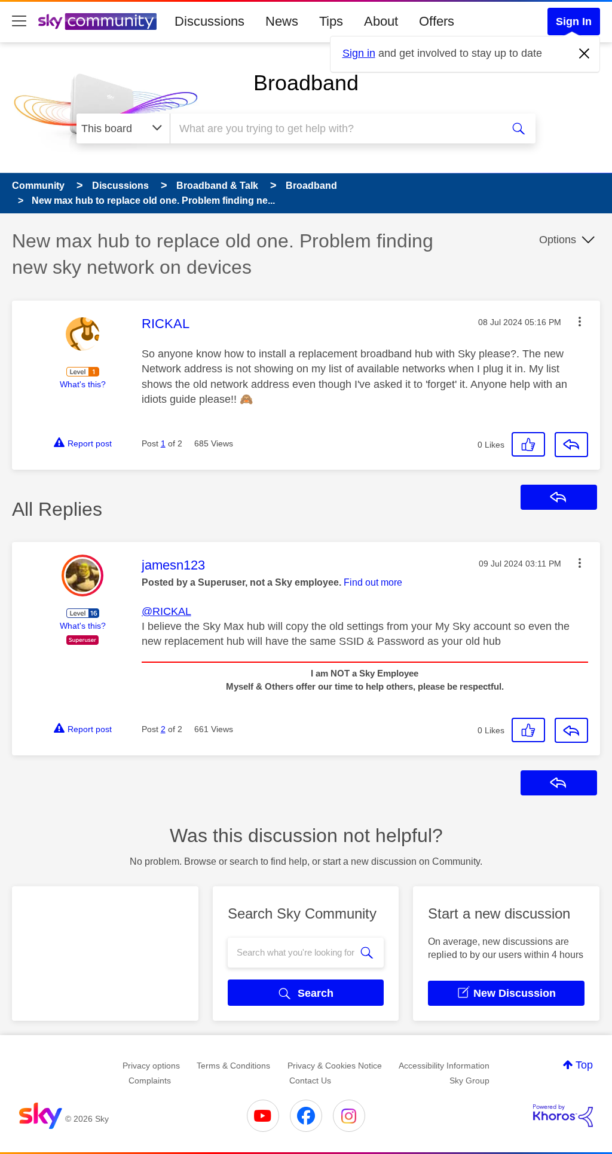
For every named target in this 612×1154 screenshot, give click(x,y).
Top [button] (584, 1065)
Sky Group (469, 1080)
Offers (436, 21)
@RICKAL (166, 611)
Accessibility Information (444, 1065)
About (381, 21)
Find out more (373, 582)
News (281, 21)
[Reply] (571, 444)
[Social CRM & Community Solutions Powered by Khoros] (563, 1115)
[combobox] (334, 128)
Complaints (149, 1080)
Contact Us (310, 1080)
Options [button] (557, 240)
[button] (579, 321)
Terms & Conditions (233, 1065)
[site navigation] (19, 21)
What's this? (83, 384)
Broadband (306, 83)
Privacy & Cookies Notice (334, 1065)
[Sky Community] (97, 21)
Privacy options (151, 1065)
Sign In (574, 21)
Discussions (209, 21)
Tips (331, 21)
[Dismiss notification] (584, 53)
